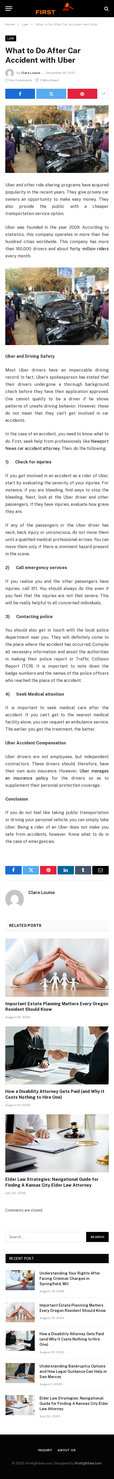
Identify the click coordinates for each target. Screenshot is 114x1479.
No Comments (21, 80)
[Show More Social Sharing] (104, 94)
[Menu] (8, 9)
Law (10, 38)
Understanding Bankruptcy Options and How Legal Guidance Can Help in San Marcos (73, 1371)
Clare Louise (30, 73)
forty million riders (89, 248)
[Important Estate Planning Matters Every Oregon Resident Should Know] (57, 968)
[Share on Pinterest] (82, 94)
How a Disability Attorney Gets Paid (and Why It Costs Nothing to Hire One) (72, 1339)
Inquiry (45, 1450)
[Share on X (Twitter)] (51, 94)
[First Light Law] (57, 8)
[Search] (106, 9)
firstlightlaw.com (88, 1463)
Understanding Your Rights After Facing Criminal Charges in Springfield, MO (70, 1278)
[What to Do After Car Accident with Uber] (57, 139)
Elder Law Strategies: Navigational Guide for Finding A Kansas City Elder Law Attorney (74, 1403)
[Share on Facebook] (20, 94)
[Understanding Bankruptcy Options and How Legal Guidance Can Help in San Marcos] (20, 1373)
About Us (67, 1450)
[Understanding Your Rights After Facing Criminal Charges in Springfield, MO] (20, 1280)
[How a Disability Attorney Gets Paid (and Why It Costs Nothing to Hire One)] (57, 1055)
